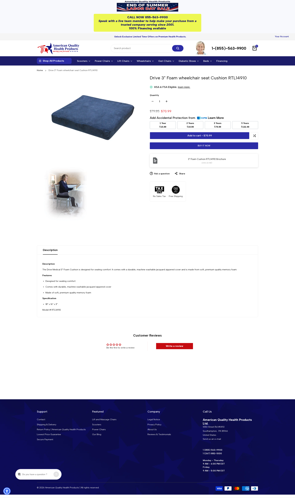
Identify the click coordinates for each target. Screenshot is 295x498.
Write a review (174, 346)
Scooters (96, 424)
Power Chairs (99, 429)
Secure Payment (45, 439)
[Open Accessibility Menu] (7, 491)
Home (40, 70)
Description (50, 250)
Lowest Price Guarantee (49, 434)
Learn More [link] (216, 118)
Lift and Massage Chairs (104, 419)
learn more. (184, 87)
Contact (41, 419)
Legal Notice (154, 419)
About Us (152, 429)
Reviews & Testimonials (159, 434)
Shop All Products (53, 60)
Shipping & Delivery (46, 424)
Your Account (282, 36)
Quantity (154, 95)
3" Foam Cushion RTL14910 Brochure (207, 159)
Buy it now (204, 145)
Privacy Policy (154, 424)
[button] (254, 135)
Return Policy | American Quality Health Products (61, 429)
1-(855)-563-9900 (229, 48)
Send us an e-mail (212, 439)
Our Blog (96, 434)
